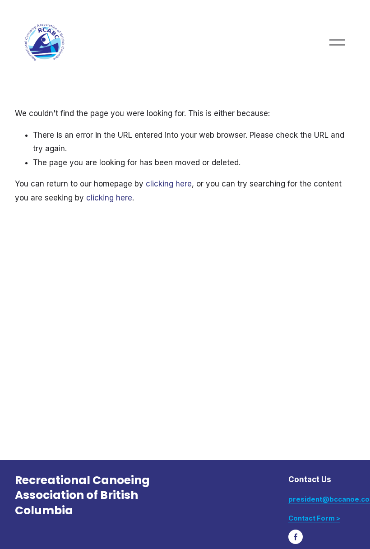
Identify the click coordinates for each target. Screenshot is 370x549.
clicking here (169, 183)
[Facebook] (295, 537)
